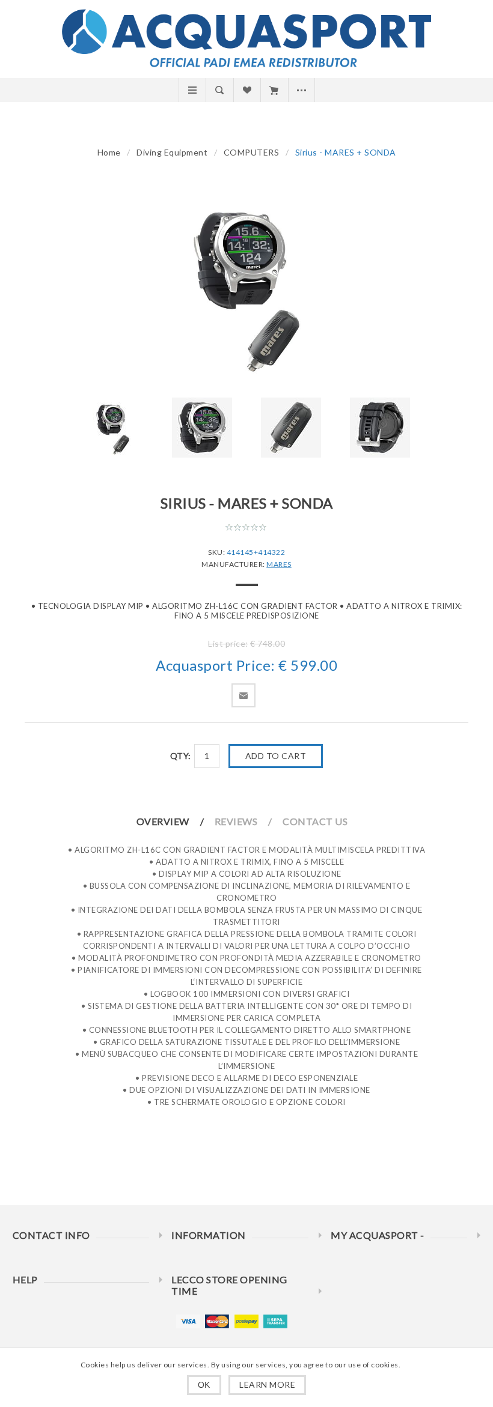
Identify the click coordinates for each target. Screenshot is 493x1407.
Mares (279, 564)
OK (204, 1385)
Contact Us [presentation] (315, 821)
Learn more (267, 1384)
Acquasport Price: (215, 665)
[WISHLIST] (246, 90)
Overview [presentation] (162, 821)
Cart (273, 90)
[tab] (174, 821)
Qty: (180, 756)
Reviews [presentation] (236, 821)
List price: (228, 643)
